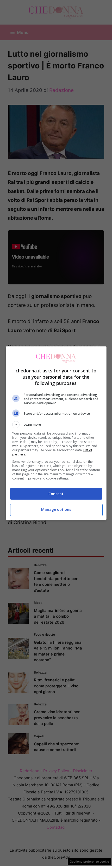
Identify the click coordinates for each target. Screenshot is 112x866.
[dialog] (56, 433)
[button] (56, 424)
